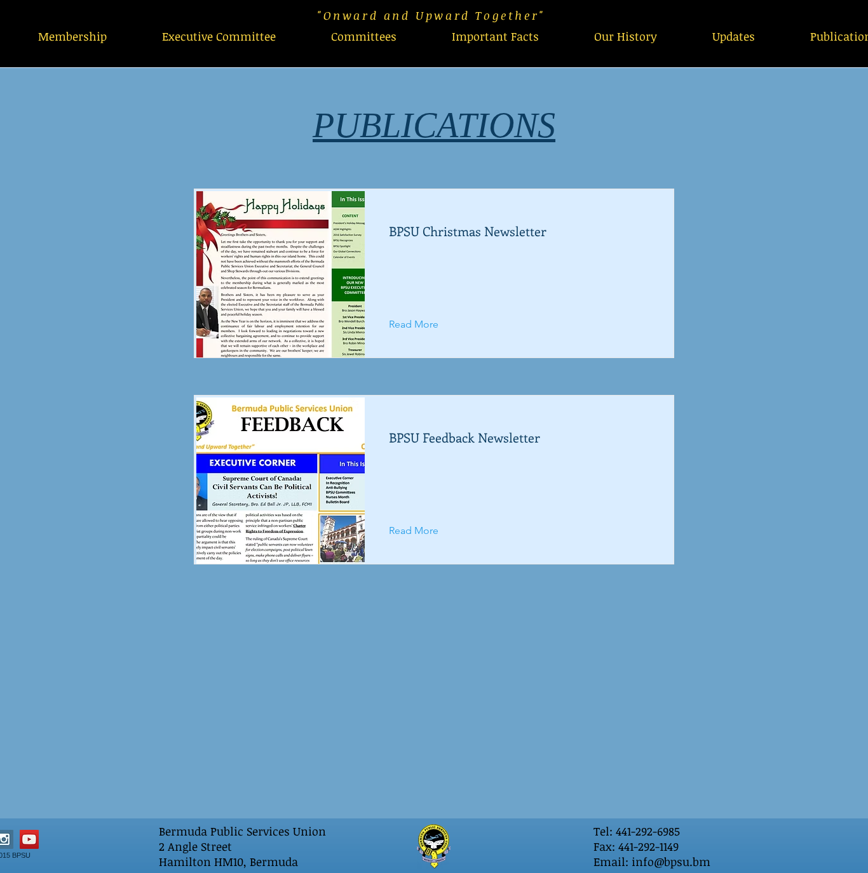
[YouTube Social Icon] (29, 839)
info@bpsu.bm (671, 861)
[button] (363, 36)
